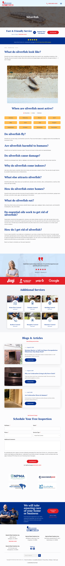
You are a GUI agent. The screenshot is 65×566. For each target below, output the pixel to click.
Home (5, 47)
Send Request (32, 461)
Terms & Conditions (28, 559)
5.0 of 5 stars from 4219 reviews (43, 42)
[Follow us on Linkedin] (33, 549)
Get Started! (53, 32)
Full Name (7, 425)
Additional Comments (9, 439)
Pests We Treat (11, 47)
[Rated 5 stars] (32, 40)
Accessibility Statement (37, 559)
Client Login (55, 559)
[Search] (39, 555)
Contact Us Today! (53, 511)
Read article (31, 360)
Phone (6, 432)
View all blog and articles (32, 341)
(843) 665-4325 (23, 34)
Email (35, 425)
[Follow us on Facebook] (31, 549)
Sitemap (50, 559)
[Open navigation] (61, 3)
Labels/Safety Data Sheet (32, 562)
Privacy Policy (45, 559)
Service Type (37, 432)
